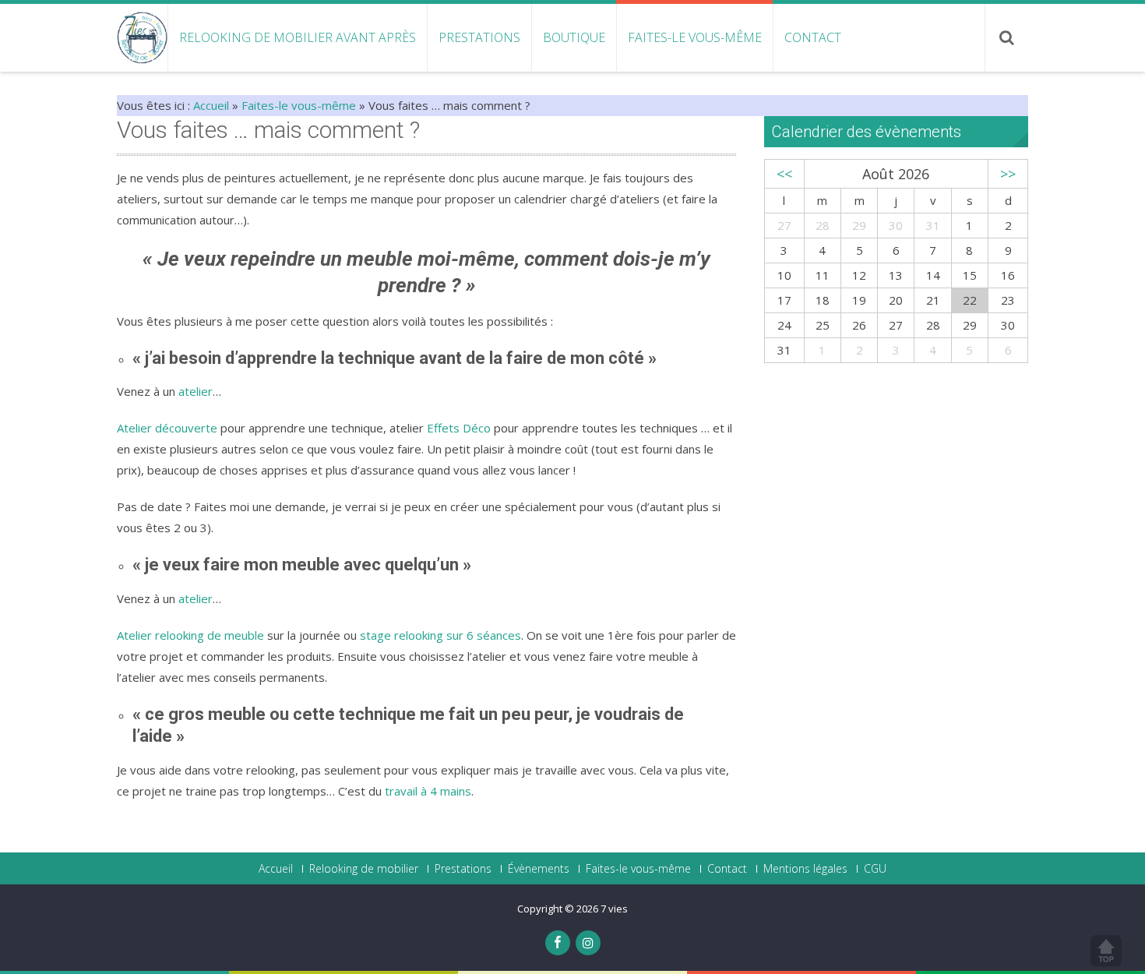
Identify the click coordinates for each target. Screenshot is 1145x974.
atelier (195, 391)
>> (1008, 173)
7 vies (614, 909)
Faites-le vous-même (695, 37)
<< (784, 173)
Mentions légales (805, 869)
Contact (812, 37)
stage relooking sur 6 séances (440, 635)
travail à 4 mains (428, 791)
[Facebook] (557, 942)
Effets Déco (459, 428)
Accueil (211, 105)
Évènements (538, 869)
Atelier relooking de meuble (190, 635)
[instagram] (588, 942)
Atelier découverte (167, 428)
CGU (875, 869)
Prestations (479, 37)
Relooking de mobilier (363, 869)
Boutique (574, 37)
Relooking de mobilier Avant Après (297, 37)
